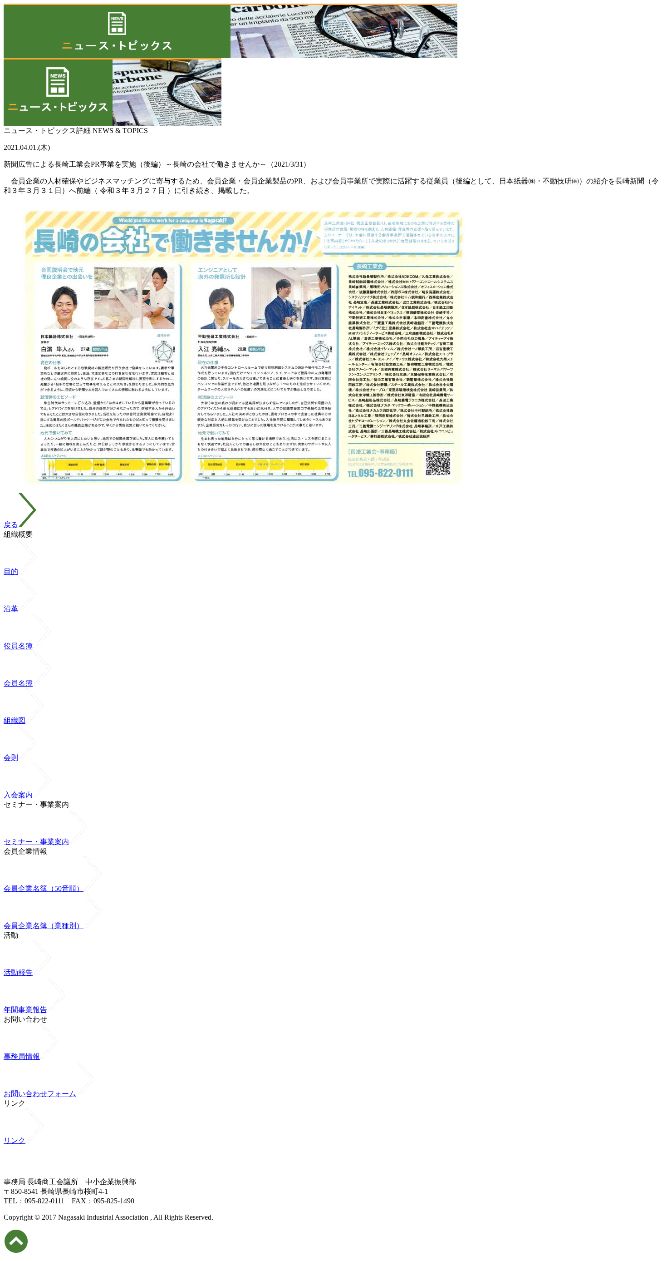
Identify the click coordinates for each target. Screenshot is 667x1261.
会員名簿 (18, 683)
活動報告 (18, 972)
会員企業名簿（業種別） (43, 926)
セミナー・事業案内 (36, 842)
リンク (14, 1140)
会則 (11, 758)
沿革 (11, 609)
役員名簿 (18, 646)
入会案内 (18, 795)
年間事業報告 (25, 1010)
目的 (11, 571)
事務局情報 (22, 1056)
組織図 (14, 720)
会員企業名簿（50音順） (43, 888)
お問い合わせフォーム (40, 1094)
